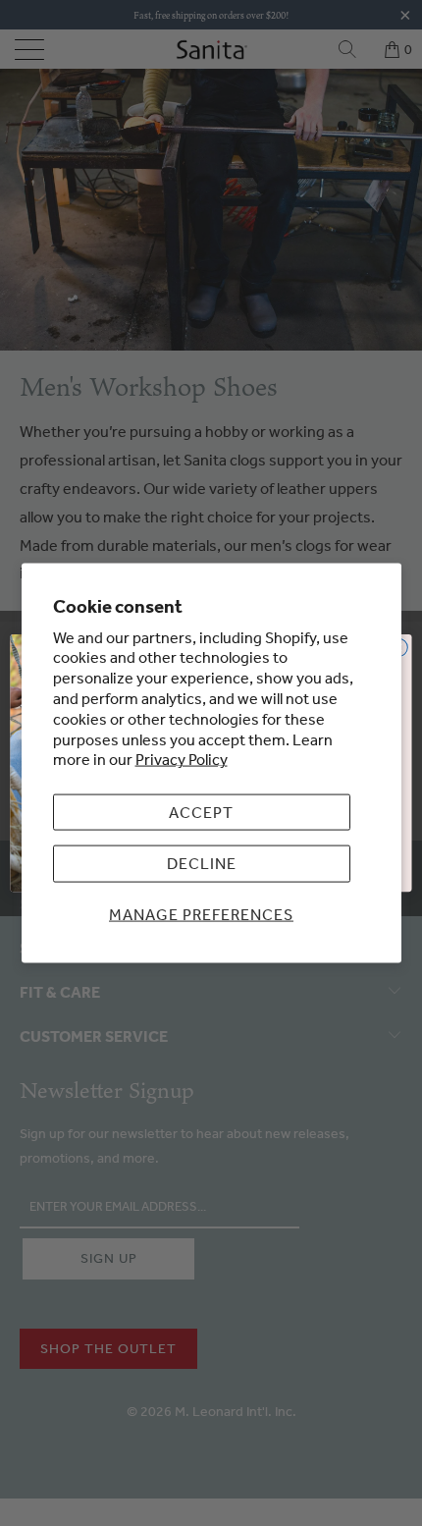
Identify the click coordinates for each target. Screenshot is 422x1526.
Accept (201, 812)
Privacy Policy (181, 759)
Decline (202, 863)
